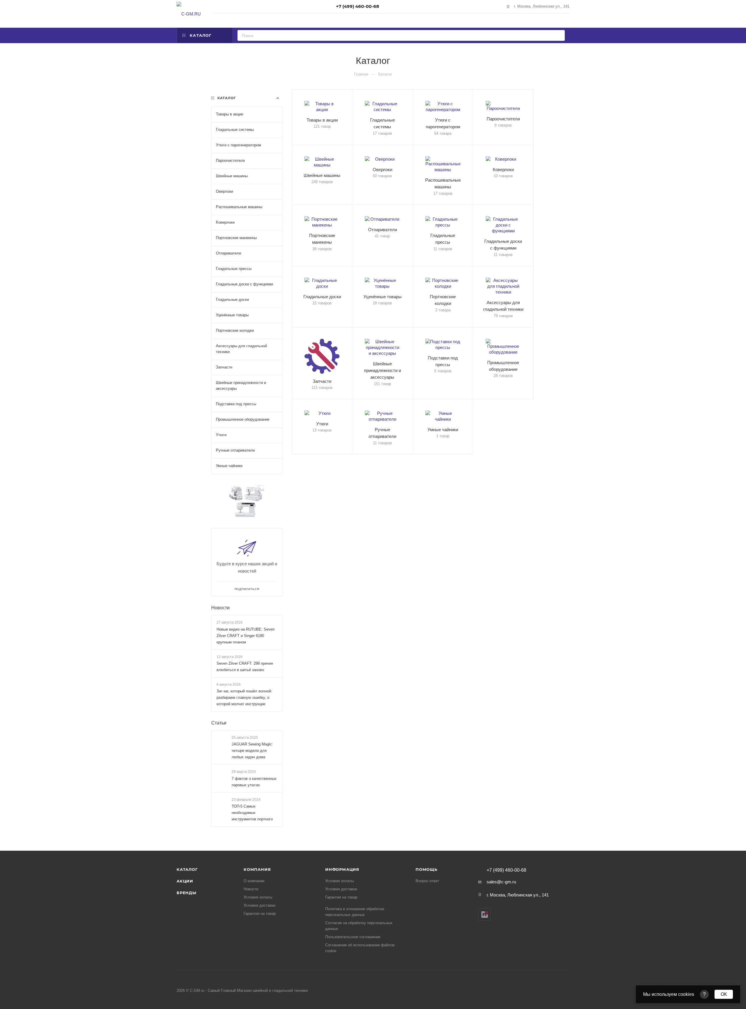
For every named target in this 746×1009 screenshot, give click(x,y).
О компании (254, 881)
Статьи (218, 722)
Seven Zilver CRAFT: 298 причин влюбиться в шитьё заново (245, 666)
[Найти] (558, 35)
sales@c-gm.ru (501, 881)
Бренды (186, 892)
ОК (724, 994)
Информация (342, 869)
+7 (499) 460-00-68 (357, 6)
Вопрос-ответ (427, 881)
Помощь (426, 869)
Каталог (187, 869)
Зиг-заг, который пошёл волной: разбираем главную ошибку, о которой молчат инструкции (244, 697)
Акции (185, 881)
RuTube (484, 914)
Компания (257, 869)
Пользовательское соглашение (352, 937)
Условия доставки (259, 905)
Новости (220, 607)
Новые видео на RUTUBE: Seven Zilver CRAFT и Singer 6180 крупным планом (246, 635)
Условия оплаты (258, 897)
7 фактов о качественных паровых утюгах (254, 781)
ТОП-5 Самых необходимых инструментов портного (252, 812)
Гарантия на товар (260, 913)
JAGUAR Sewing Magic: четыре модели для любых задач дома (252, 750)
